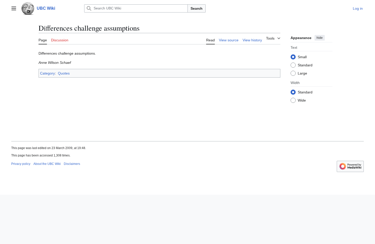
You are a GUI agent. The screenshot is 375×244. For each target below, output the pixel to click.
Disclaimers (72, 164)
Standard (305, 65)
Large (302, 73)
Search (197, 8)
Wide (302, 100)
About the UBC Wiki (47, 164)
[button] (14, 8)
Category (47, 73)
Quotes (64, 73)
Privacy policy (20, 164)
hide (320, 38)
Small (302, 57)
